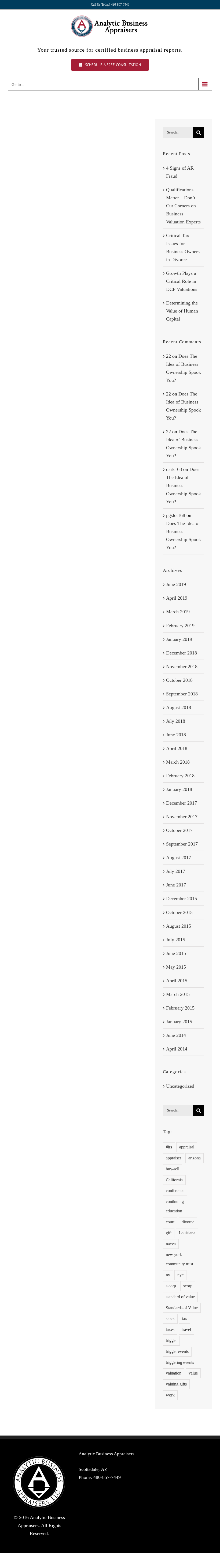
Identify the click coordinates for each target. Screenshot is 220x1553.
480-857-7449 (107, 1477)
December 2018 (181, 653)
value (193, 1373)
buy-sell (172, 1169)
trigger (171, 1340)
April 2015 (176, 980)
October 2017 (179, 830)
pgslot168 (175, 515)
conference (175, 1190)
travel (186, 1329)
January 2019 (179, 639)
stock (170, 1318)
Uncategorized (180, 1086)
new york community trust (179, 1259)
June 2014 (176, 1035)
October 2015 (179, 912)
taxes (170, 1329)
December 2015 (181, 898)
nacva (171, 1244)
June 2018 (176, 734)
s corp (171, 1286)
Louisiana (187, 1233)
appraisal (186, 1147)
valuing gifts (176, 1384)
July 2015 (175, 939)
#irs (169, 1147)
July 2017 (175, 871)
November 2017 (181, 816)
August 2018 (178, 707)
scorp (187, 1286)
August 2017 (178, 857)
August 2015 (178, 926)
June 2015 (176, 953)
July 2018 (175, 721)
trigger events (177, 1351)
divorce (188, 1222)
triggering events (180, 1362)
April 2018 (176, 748)
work (170, 1395)
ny (168, 1275)
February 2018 (180, 775)
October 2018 (179, 680)
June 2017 (176, 885)
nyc (180, 1275)
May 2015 (176, 967)
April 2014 (176, 1049)
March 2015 (178, 994)
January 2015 (179, 1021)
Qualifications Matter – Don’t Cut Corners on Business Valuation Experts (183, 205)
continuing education (175, 1206)
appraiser (173, 1158)
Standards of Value (182, 1307)
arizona (194, 1158)
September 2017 (182, 844)
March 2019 (178, 611)
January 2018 (179, 789)
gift (168, 1233)
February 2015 (180, 1008)
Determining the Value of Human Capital (182, 311)
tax (184, 1318)
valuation (173, 1373)
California (174, 1180)
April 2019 (176, 598)
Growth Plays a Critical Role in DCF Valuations (181, 281)
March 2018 (178, 762)
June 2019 (176, 584)
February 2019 (180, 625)
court (170, 1222)
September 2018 (182, 693)
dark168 (174, 469)
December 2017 (181, 803)
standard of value (180, 1297)
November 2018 (181, 666)
